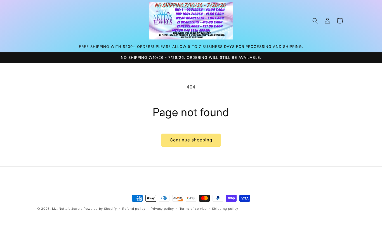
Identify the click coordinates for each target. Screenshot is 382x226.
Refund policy (133, 209)
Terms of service (193, 209)
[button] (315, 21)
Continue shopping (191, 140)
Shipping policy (225, 209)
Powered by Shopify (100, 209)
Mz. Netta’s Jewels (67, 209)
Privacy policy (162, 209)
